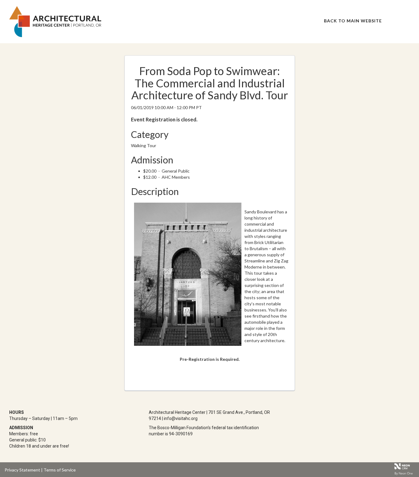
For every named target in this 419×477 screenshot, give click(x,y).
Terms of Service (60, 469)
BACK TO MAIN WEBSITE (353, 20)
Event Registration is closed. (164, 119)
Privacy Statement (22, 469)
